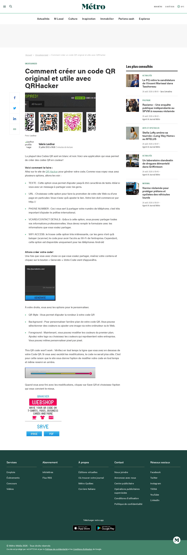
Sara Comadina (166, 91)
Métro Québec (85, 483)
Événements (13, 477)
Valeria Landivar (47, 144)
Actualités (43, 18)
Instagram (155, 483)
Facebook (155, 472)
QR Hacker (52, 171)
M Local (59, 18)
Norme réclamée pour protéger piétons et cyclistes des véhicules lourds (156, 192)
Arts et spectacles (150, 128)
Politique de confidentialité (128, 504)
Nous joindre (121, 472)
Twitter (153, 477)
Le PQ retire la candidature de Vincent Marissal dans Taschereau (158, 83)
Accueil (28, 54)
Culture (73, 18)
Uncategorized (41, 54)
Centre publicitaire (124, 483)
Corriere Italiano (86, 489)
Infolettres (48, 472)
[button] (4, 6)
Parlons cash (126, 18)
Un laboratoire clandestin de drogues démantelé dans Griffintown (157, 163)
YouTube (154, 494)
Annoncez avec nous (125, 477)
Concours (12, 483)
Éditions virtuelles (87, 472)
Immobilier (107, 18)
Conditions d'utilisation (82, 549)
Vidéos (10, 489)
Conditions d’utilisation (126, 498)
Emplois (11, 472)
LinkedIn (154, 500)
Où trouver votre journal (91, 477)
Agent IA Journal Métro (151, 119)
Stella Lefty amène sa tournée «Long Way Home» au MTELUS (158, 136)
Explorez (144, 18)
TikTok (153, 489)
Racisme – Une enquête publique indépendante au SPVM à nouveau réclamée (158, 108)
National (146, 183)
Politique (146, 100)
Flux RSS (47, 477)
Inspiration (89, 18)
